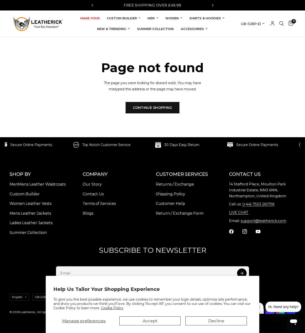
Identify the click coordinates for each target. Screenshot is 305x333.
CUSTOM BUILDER (122, 18)
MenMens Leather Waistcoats (38, 184)
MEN (151, 18)
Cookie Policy (112, 308)
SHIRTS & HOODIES (205, 18)
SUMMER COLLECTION (155, 29)
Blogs (88, 213)
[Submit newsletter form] (242, 273)
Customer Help (170, 203)
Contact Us (93, 194)
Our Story (92, 184)
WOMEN (172, 18)
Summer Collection (28, 232)
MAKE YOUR (90, 17)
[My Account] (272, 23)
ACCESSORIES (192, 29)
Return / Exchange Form (179, 213)
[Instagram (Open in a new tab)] (247, 231)
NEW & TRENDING (111, 29)
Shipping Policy (170, 194)
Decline (216, 320)
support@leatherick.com (263, 220)
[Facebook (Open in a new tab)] (234, 231)
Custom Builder (25, 194)
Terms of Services (99, 203)
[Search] (281, 23)
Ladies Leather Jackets (31, 223)
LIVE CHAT (238, 212)
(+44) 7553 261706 (258, 204)
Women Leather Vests (30, 203)
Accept (150, 320)
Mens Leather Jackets (30, 213)
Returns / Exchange (175, 184)
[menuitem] (90, 18)
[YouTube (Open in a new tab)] (261, 231)
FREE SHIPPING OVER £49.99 (152, 5)
